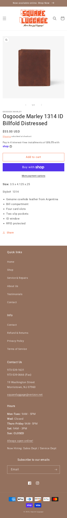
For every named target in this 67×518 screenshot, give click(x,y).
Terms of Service (17, 349)
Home (10, 261)
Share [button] (10, 232)
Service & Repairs (17, 277)
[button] (4, 18)
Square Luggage (37, 512)
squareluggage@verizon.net (25, 394)
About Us (12, 286)
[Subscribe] (56, 469)
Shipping (7, 136)
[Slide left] (26, 105)
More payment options (33, 176)
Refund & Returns (17, 332)
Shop (10, 269)
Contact (12, 302)
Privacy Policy (15, 340)
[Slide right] (41, 105)
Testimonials (14, 294)
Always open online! (20, 440)
